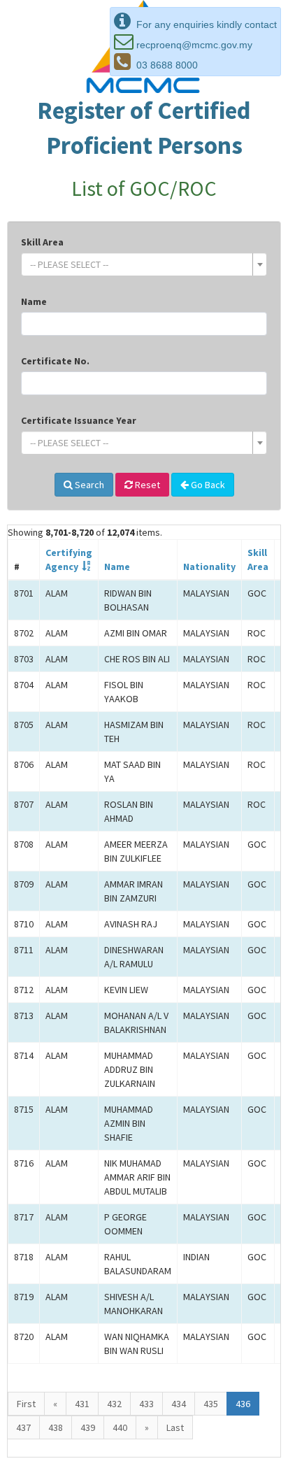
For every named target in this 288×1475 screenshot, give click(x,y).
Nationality (209, 566)
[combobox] (144, 264)
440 (120, 1427)
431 (82, 1403)
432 (114, 1403)
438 (55, 1427)
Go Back (207, 484)
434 (178, 1403)
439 (87, 1427)
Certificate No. (55, 361)
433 (146, 1403)
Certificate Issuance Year (78, 420)
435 (210, 1403)
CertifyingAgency (68, 559)
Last (175, 1427)
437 (23, 1427)
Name (34, 301)
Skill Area (42, 242)
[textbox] (140, 264)
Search (88, 484)
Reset (146, 484)
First (26, 1403)
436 (243, 1403)
